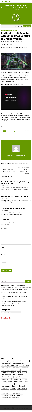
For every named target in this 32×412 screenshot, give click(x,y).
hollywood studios (18, 374)
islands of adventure (7, 377)
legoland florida (6, 379)
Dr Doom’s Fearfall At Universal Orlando (13, 208)
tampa (22, 386)
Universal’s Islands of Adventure (9, 30)
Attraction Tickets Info (16, 5)
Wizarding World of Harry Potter (10, 398)
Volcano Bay (5, 393)
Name (3, 248)
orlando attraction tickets (21, 381)
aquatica (14, 361)
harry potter (25, 370)
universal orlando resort (8, 391)
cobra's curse (5, 365)
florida (3, 370)
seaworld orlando (6, 386)
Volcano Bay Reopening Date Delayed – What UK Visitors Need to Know (16, 288)
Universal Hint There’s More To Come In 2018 (14, 196)
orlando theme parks (7, 384)
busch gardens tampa (18, 363)
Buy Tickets (26, 26)
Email (3, 255)
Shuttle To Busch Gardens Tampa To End (14, 304)
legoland (17, 377)
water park (20, 395)
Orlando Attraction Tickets (8, 41)
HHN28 (19, 372)
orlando (10, 381)
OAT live (4, 381)
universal (13, 388)
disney (3, 368)
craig (2, 292)
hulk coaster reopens (21, 164)
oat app (24, 379)
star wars (15, 386)
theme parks (5, 388)
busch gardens (6, 363)
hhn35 (24, 372)
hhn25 (8, 372)
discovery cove (24, 365)
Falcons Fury (25, 368)
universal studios (21, 391)
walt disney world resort (8, 395)
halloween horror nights (13, 370)
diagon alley (14, 365)
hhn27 (13, 372)
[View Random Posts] (18, 26)
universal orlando (22, 388)
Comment (4, 228)
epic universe (16, 368)
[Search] (21, 26)
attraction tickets (24, 361)
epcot (9, 368)
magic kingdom (16, 379)
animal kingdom (6, 361)
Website (3, 262)
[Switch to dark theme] (16, 26)
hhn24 (3, 372)
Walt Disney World (15, 393)
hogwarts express (7, 374)
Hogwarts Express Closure (19, 301)
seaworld (17, 384)
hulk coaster (10, 164)
